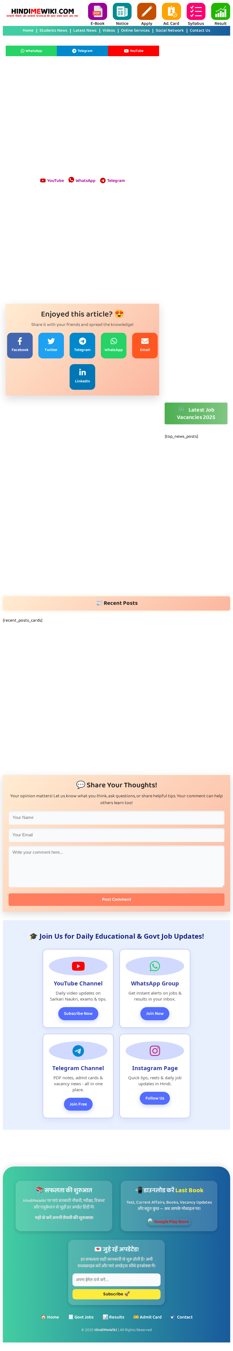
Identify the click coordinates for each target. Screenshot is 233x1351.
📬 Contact (181, 1317)
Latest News (85, 31)
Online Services (135, 31)
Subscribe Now (78, 1013)
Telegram (85, 51)
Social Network (170, 31)
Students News (53, 31)
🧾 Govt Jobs (81, 1317)
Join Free (78, 1104)
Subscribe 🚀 (116, 1294)
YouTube (136, 51)
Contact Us (200, 31)
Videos (109, 31)
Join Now (155, 1013)
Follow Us (154, 1098)
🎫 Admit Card (147, 1317)
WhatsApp (34, 51)
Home (28, 31)
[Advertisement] (82, 117)
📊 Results (113, 1317)
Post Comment (116, 899)
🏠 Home (50, 1317)
